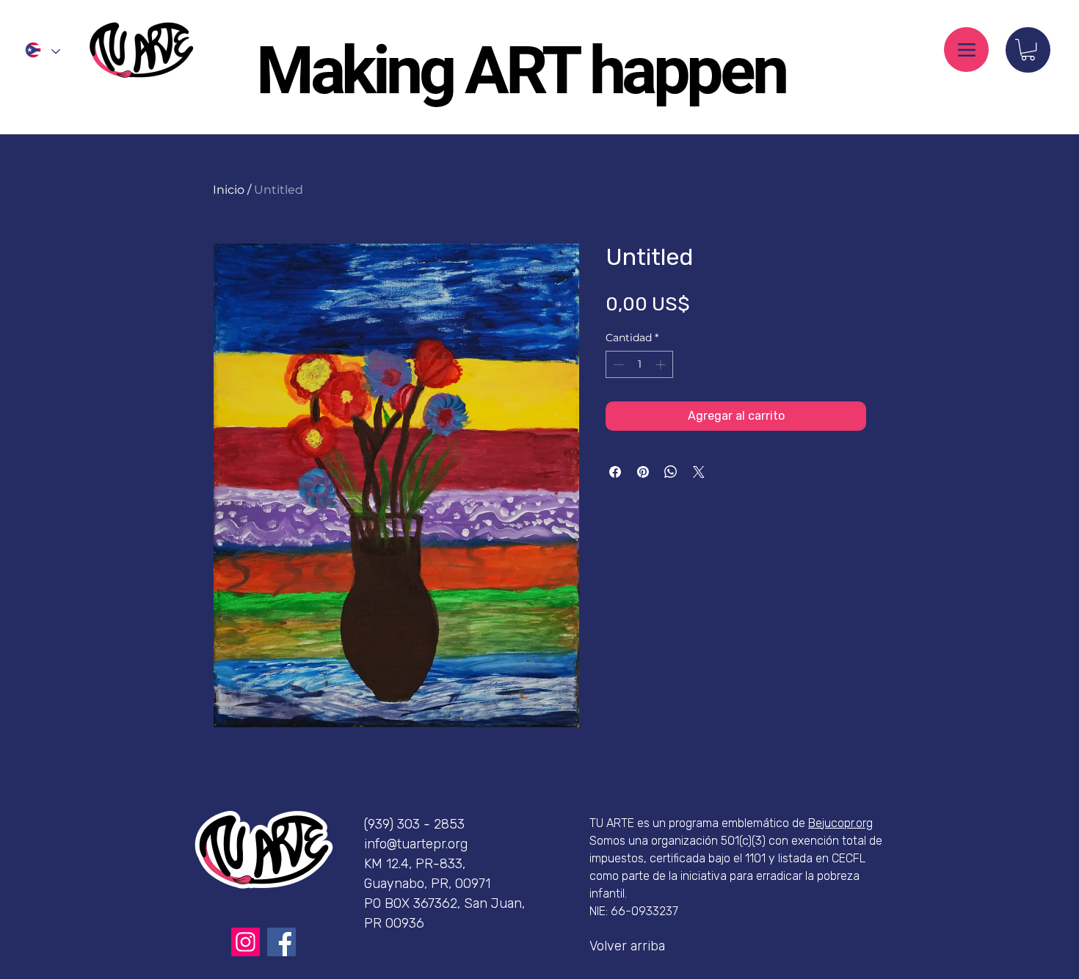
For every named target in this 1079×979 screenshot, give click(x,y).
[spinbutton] (639, 364)
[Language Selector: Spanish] (42, 49)
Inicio (228, 190)
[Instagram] (245, 942)
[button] (1028, 49)
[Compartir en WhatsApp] (671, 472)
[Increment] (662, 364)
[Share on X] (699, 472)
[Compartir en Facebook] (615, 472)
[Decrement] (617, 364)
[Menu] (966, 49)
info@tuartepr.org (416, 844)
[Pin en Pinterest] (643, 472)
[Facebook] (281, 942)
